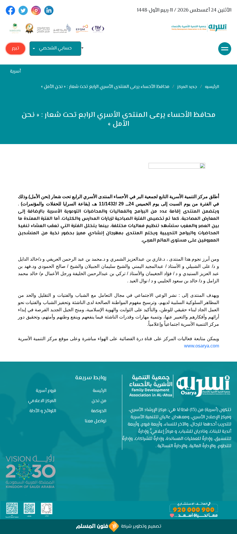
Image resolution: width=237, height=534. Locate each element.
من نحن (99, 401)
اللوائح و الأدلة (42, 411)
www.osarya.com (201, 345)
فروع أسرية (46, 391)
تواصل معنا (95, 421)
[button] (84, 48)
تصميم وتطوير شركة (140, 526)
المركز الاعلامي (42, 401)
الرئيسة (99, 391)
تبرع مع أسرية (15, 49)
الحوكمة (98, 411)
